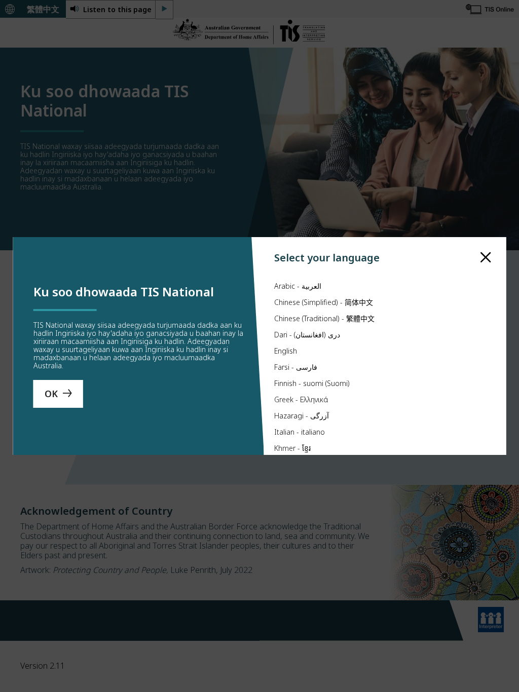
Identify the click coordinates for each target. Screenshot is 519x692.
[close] (485, 258)
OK (51, 394)
